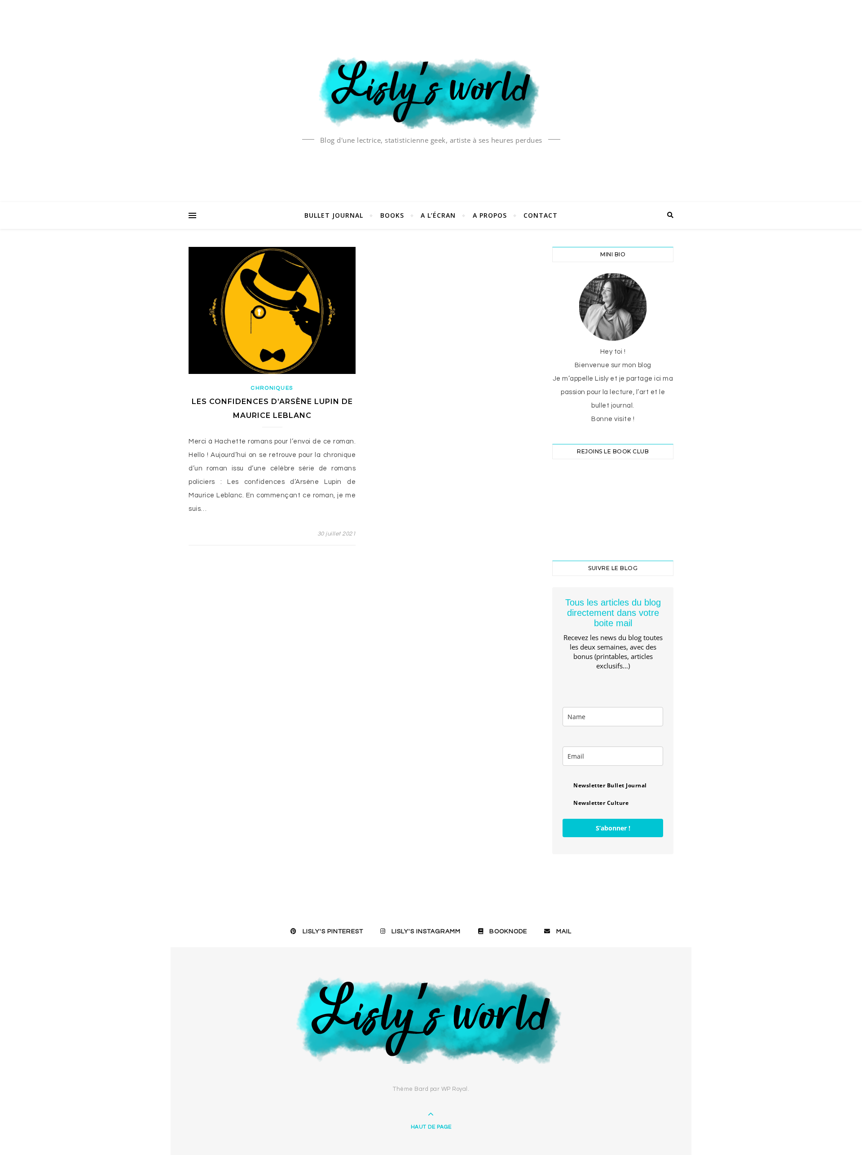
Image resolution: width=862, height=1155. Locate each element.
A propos (490, 215)
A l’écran (438, 215)
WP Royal (454, 1089)
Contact (540, 215)
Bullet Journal (333, 215)
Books (392, 215)
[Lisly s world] (431, 91)
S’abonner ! (613, 828)
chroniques (272, 388)
